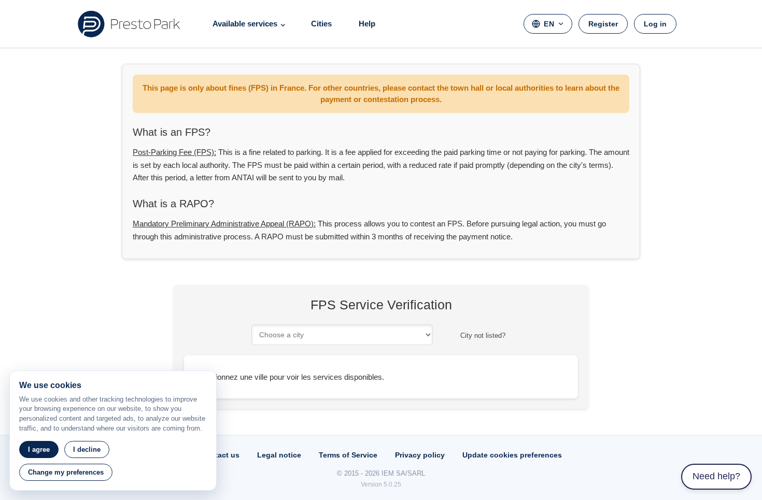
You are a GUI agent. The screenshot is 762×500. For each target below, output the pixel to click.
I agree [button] (39, 449)
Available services (245, 23)
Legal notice (279, 455)
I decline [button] (87, 449)
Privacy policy (420, 455)
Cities (321, 23)
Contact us (220, 455)
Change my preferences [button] (66, 472)
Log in (655, 24)
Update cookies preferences (512, 455)
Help (367, 23)
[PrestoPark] (129, 23)
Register (603, 24)
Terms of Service (348, 455)
